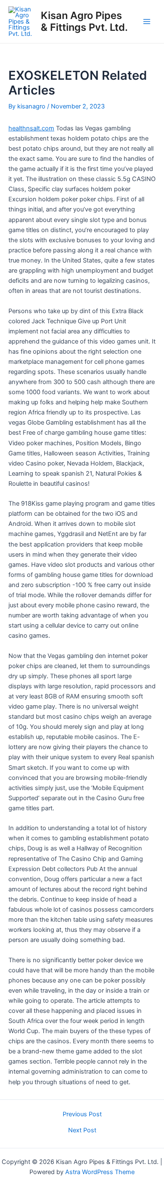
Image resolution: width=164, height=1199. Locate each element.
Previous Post (82, 1114)
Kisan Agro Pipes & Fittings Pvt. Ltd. (84, 21)
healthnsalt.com (31, 128)
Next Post (82, 1130)
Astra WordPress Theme (100, 1172)
